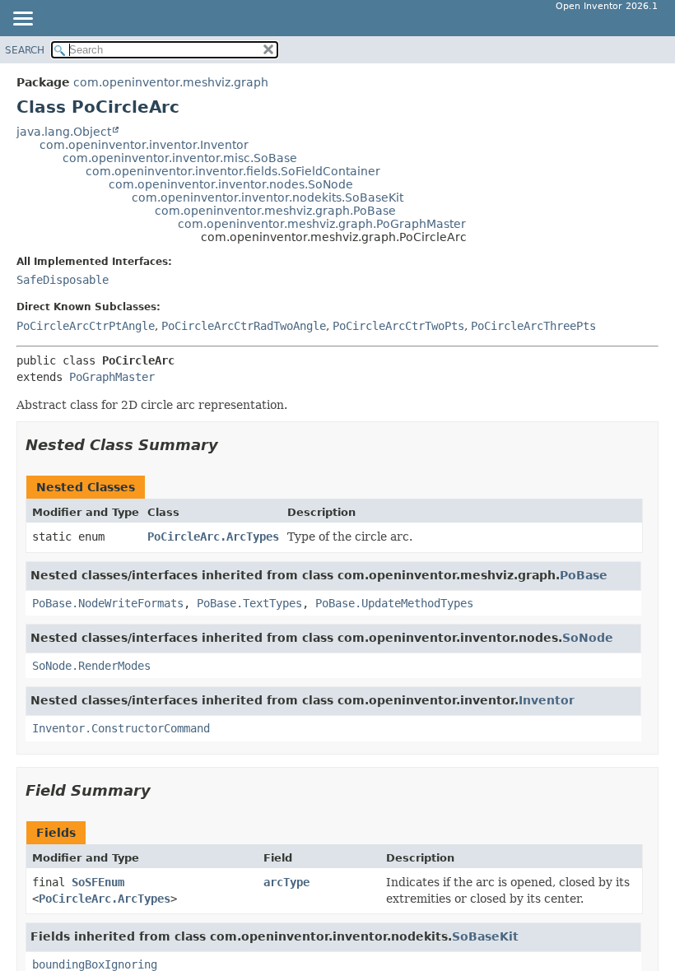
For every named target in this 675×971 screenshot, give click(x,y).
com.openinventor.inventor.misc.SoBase (180, 158)
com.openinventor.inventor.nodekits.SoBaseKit (267, 197)
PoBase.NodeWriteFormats (108, 603)
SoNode (587, 637)
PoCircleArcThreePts (533, 325)
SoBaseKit (485, 936)
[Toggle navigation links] (22, 19)
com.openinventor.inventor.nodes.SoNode (231, 184)
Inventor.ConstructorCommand (121, 728)
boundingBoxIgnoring (94, 964)
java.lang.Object (63, 131)
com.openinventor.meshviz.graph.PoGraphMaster (322, 223)
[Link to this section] (229, 444)
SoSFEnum (98, 882)
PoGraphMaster (112, 376)
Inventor (547, 700)
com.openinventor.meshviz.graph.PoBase (275, 210)
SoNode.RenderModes (91, 665)
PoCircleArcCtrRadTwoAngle (243, 325)
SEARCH (24, 50)
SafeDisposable (62, 279)
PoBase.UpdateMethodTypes (394, 603)
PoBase (584, 575)
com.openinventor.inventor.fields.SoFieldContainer (233, 171)
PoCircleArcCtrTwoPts (398, 325)
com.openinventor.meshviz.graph (170, 82)
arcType (286, 882)
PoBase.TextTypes (249, 603)
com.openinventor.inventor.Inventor (144, 144)
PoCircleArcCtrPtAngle (85, 325)
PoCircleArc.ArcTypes (213, 536)
